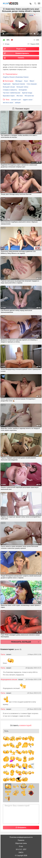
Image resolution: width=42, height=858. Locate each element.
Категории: (9, 81)
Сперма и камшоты (10, 90)
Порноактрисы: (11, 74)
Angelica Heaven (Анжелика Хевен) (15, 77)
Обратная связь (21, 843)
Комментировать (22, 53)
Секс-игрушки (32, 84)
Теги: (8, 99)
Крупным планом (18, 84)
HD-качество (29, 96)
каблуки (18, 102)
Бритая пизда (27, 93)
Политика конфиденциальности (21, 837)
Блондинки (23, 90)
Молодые (18, 81)
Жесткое (20, 96)
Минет (32, 81)
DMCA (21, 852)
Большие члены (22, 87)
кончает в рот (16, 99)
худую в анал (27, 99)
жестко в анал (8, 102)
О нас (21, 846)
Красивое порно (9, 96)
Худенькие (7, 84)
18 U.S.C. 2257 (21, 849)
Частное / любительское (11, 93)
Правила (21, 840)
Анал (26, 81)
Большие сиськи (9, 87)
